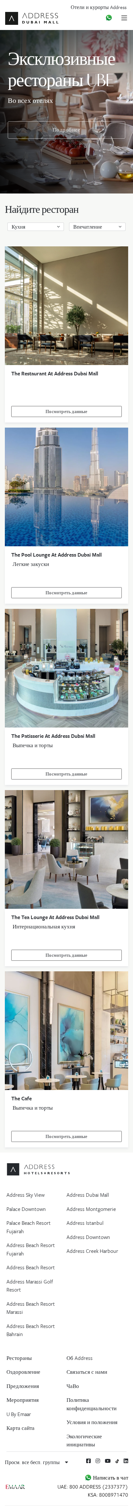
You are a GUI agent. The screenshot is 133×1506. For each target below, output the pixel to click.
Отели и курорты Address (99, 7)
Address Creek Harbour (92, 1251)
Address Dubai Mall (87, 1195)
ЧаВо (72, 1386)
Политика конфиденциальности (91, 1404)
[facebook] (88, 1460)
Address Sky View (25, 1195)
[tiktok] (117, 1460)
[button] (35, 227)
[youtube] (108, 1460)
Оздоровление (23, 1372)
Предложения (22, 1386)
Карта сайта (20, 1428)
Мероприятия (22, 1400)
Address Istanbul (85, 1223)
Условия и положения (92, 1422)
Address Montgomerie (91, 1209)
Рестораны (19, 1358)
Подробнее (67, 130)
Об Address (79, 1358)
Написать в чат (110, 1477)
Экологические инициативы (84, 1440)
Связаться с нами (86, 1372)
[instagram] (98, 1460)
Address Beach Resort (30, 1267)
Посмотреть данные (66, 411)
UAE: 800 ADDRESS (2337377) (92, 1487)
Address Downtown (88, 1237)
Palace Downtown (26, 1209)
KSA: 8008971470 (108, 1495)
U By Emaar (18, 1414)
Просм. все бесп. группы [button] (33, 1462)
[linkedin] (126, 1460)
